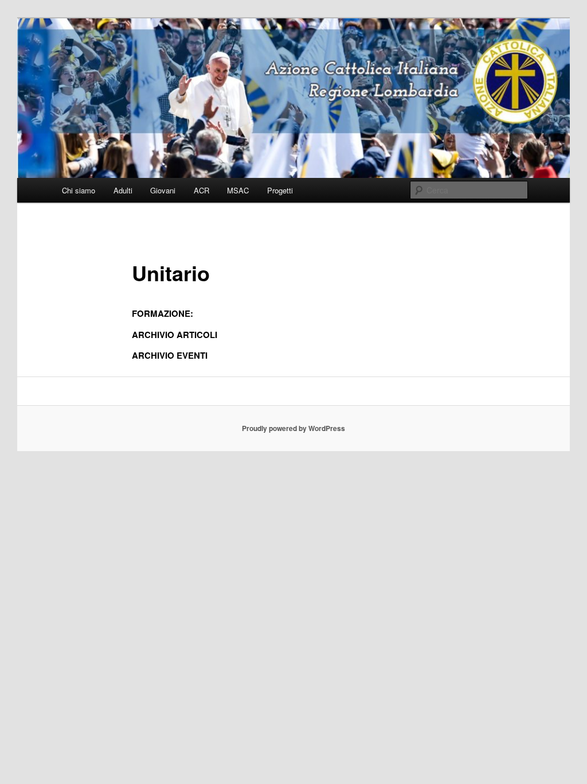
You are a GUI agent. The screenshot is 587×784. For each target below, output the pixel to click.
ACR (201, 190)
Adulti (123, 190)
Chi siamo (78, 190)
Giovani (162, 190)
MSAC (238, 190)
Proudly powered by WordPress (293, 428)
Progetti (280, 190)
